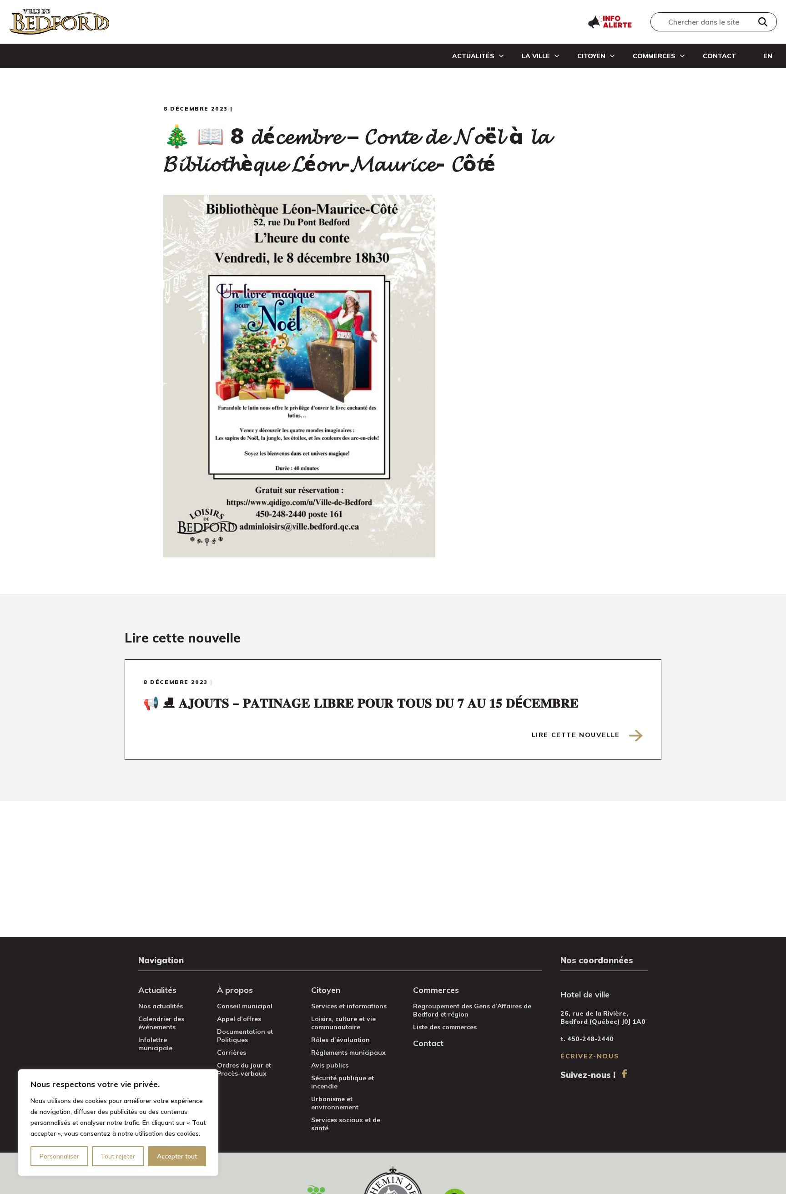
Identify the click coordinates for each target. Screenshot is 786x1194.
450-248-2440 (590, 1039)
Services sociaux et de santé (345, 1124)
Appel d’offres (239, 1019)
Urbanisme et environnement (334, 1103)
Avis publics (329, 1065)
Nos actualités (160, 1006)
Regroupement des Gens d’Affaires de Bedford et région (472, 1010)
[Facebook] (624, 1073)
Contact (719, 56)
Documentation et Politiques (245, 1035)
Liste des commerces (445, 1027)
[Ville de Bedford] (59, 22)
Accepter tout (177, 1156)
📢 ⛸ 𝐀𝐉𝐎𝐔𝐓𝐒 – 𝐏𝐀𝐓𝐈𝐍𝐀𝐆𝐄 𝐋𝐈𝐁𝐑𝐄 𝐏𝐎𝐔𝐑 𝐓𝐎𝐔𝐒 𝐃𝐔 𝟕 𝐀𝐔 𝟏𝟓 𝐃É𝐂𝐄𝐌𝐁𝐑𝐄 (361, 703)
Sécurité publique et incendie (342, 1082)
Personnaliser (59, 1156)
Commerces (654, 56)
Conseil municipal (244, 1006)
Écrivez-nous (589, 1056)
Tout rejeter (118, 1156)
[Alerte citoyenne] (609, 20)
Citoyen (591, 56)
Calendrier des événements (161, 1023)
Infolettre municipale (155, 1044)
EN (767, 56)
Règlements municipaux (348, 1052)
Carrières (231, 1052)
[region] (118, 1122)
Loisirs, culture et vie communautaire (343, 1023)
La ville (536, 56)
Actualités (473, 56)
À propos (235, 990)
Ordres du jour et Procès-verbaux (244, 1069)
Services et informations (349, 1006)
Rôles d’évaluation (340, 1040)
